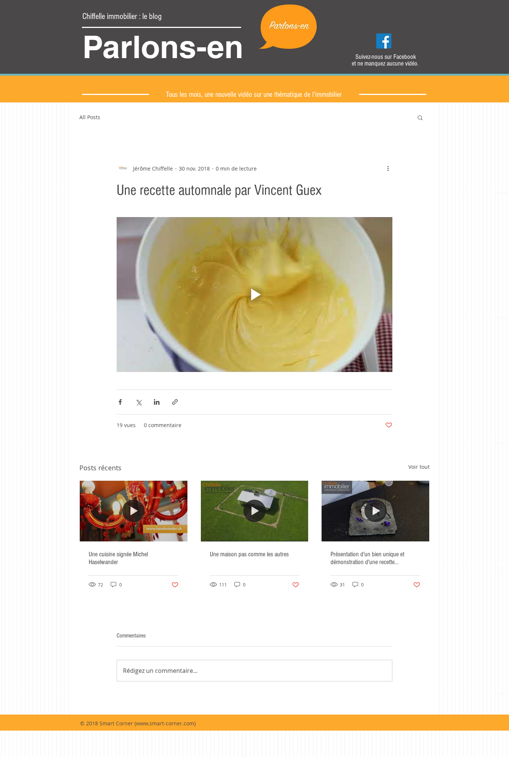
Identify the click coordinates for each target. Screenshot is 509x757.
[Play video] (254, 294)
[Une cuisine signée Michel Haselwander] (133, 511)
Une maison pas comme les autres (249, 554)
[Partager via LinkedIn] (156, 401)
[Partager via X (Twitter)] (138, 401)
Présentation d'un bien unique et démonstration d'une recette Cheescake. (367, 558)
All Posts (89, 117)
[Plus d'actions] (387, 168)
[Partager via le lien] (174, 401)
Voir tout (419, 466)
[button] (420, 117)
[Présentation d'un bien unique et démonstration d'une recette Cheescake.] (375, 511)
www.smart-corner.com (165, 723)
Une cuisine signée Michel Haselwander (118, 558)
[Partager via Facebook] (120, 401)
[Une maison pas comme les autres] (255, 511)
